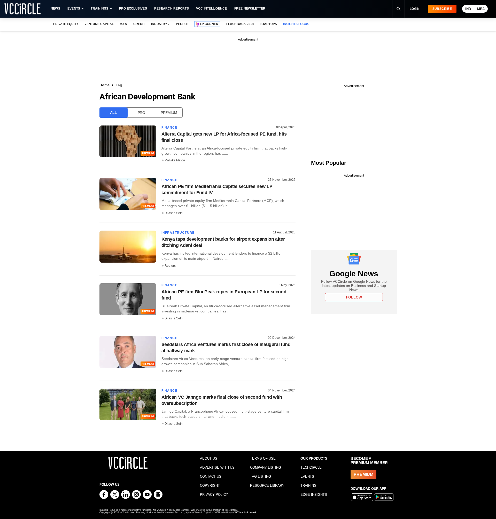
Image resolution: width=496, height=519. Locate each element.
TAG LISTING (260, 476)
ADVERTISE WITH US (217, 467)
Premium (169, 113)
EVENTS (307, 476)
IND (468, 9)
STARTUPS (268, 24)
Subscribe (442, 9)
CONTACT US (210, 476)
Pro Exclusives (133, 8)
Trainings (99, 8)
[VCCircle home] (22, 9)
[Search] (398, 9)
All (113, 113)
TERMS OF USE (263, 458)
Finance (169, 127)
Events (73, 8)
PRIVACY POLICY (214, 495)
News (55, 8)
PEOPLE (182, 24)
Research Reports (171, 8)
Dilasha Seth (174, 213)
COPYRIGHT (210, 485)
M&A (123, 24)
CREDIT (139, 24)
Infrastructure (178, 232)
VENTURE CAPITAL (98, 24)
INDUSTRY (159, 24)
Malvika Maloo (175, 160)
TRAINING (308, 485)
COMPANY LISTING (265, 467)
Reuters (170, 266)
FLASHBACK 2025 (240, 24)
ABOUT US (208, 458)
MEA (481, 9)
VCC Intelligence (211, 8)
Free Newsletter (250, 8)
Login (415, 9)
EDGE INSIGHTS (313, 495)
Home (104, 85)
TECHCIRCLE (311, 467)
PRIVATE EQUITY (65, 24)
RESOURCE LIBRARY (267, 485)
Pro (141, 113)
